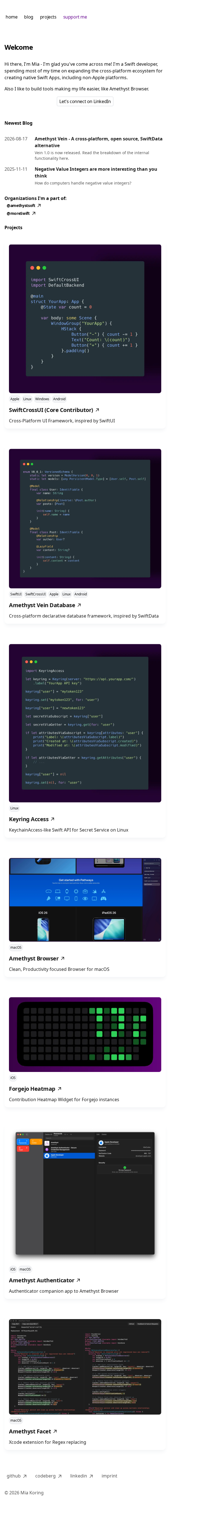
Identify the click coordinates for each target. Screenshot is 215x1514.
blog (28, 17)
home (11, 17)
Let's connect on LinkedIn (85, 101)
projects (48, 17)
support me (75, 17)
